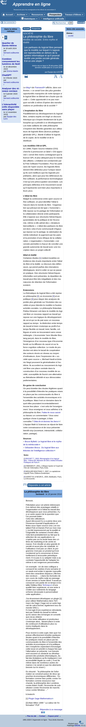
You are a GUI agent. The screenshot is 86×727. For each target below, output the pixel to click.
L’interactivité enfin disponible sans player (10, 107)
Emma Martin (12, 71)
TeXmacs (46, 585)
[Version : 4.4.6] (81, 723)
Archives (22, 14)
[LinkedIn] (44, 713)
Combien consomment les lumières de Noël (11, 61)
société (70, 36)
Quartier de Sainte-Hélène (9, 44)
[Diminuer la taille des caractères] (61, 77)
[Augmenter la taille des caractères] (55, 77)
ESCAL (78, 725)
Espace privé (53, 716)
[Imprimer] (26, 77)
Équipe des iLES (54, 72)
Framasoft (39, 87)
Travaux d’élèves (73, 14)
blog (28, 87)
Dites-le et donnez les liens (46, 421)
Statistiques (30, 19)
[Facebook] (42, 713)
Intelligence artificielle (53, 19)
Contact (42, 716)
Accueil (9, 14)
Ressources (38, 14)
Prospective (55, 14)
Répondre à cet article (39, 485)
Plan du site (32, 716)
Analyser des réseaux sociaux (10, 89)
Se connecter (9, 22)
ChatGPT (6, 75)
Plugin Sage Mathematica (40, 698)
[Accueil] (3, 5)
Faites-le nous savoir (51, 412)
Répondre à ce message (51, 709)
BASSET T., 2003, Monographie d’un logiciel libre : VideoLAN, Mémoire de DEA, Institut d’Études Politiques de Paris (43, 460)
